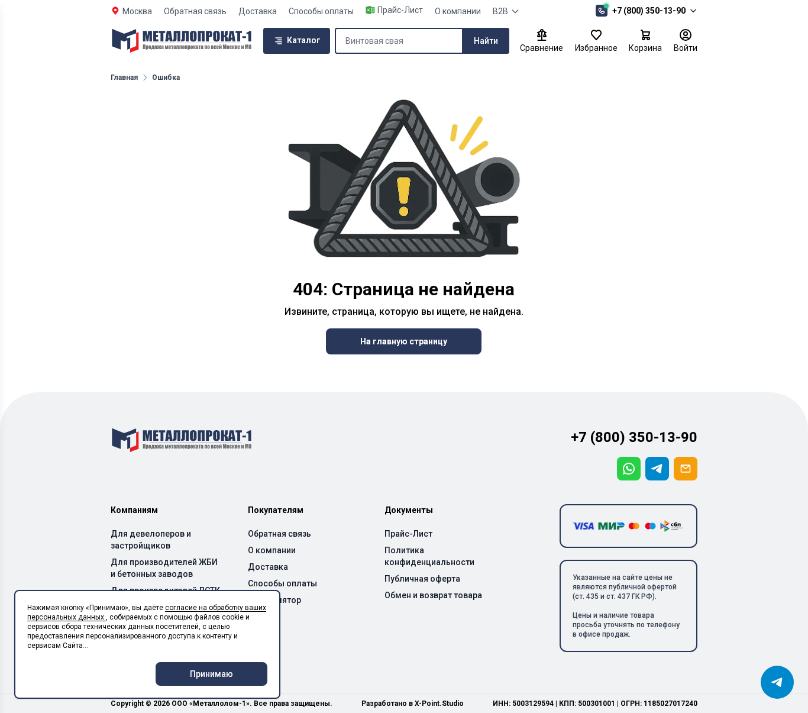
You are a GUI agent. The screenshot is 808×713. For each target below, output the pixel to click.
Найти (486, 41)
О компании (458, 11)
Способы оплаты (321, 11)
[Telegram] (657, 468)
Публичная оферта (422, 578)
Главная (124, 77)
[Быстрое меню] (777, 682)
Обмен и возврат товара (433, 595)
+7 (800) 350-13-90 (649, 10)
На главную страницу (403, 341)
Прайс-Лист (408, 533)
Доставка (257, 11)
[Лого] (182, 40)
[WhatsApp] (629, 468)
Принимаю (211, 674)
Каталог (304, 40)
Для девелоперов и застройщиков (151, 539)
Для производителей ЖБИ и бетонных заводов (164, 568)
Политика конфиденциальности (429, 556)
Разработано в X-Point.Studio (412, 703)
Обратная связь (195, 11)
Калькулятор (274, 600)
